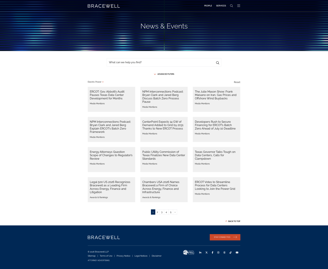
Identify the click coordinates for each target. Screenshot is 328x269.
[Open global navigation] (238, 5)
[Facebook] (212, 252)
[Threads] (224, 252)
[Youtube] (237, 252)
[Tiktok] (231, 252)
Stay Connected (222, 237)
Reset (237, 82)
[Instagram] (218, 252)
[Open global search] (231, 5)
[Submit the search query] (217, 62)
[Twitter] (206, 252)
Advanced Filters (165, 74)
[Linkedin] (200, 252)
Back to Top (234, 221)
